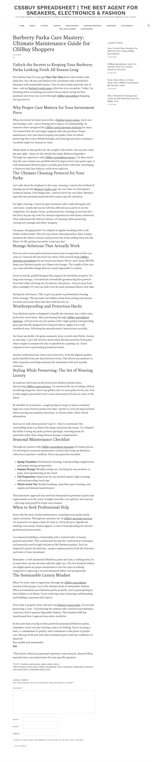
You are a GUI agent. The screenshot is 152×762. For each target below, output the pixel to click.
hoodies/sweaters (92, 26)
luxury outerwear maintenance (70, 667)
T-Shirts (44, 26)
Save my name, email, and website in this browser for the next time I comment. (49, 740)
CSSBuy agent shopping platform (63, 127)
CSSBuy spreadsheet (68, 95)
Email (16, 726)
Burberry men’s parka (68, 119)
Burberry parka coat (45, 188)
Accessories (87, 29)
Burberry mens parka (68, 604)
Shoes (32, 26)
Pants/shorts (72, 26)
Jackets (57, 26)
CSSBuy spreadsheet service (60, 157)
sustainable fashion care (39, 669)
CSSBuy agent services (38, 386)
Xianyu (56, 664)
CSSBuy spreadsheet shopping (57, 446)
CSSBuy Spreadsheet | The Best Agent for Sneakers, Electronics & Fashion (76, 10)
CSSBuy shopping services (78, 518)
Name (16, 719)
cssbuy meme (47, 664)
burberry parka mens (30, 664)
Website (16, 734)
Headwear (111, 26)
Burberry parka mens (40, 88)
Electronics (127, 26)
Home (21, 26)
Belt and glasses (67, 29)
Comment (18, 688)
